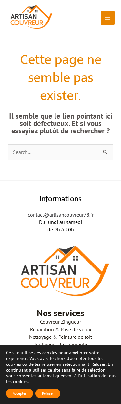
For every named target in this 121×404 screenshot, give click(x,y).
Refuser (48, 393)
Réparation (42, 329)
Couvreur (50, 322)
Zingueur (71, 322)
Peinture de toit (75, 337)
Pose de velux (76, 329)
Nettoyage (40, 337)
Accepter (19, 393)
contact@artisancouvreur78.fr (61, 214)
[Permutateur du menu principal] (108, 18)
